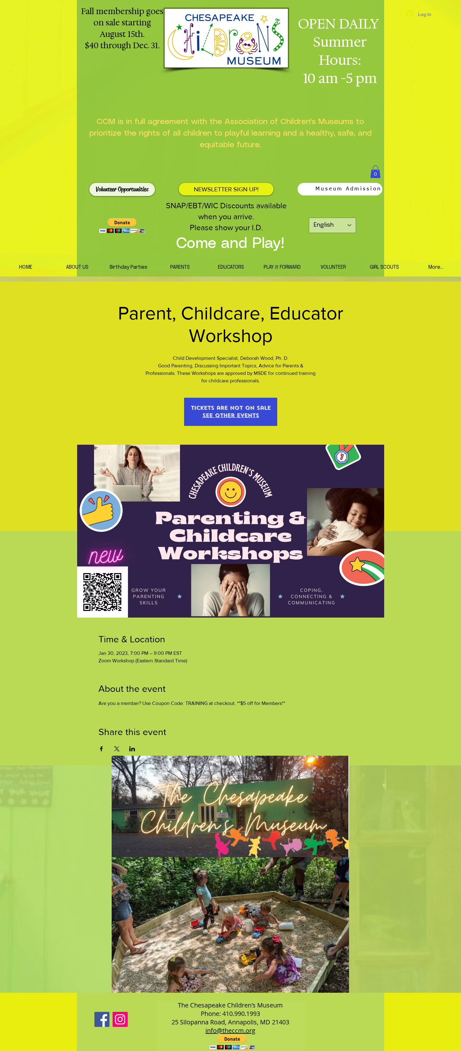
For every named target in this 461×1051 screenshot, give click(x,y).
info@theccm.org (230, 1030)
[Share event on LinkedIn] (132, 748)
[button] (375, 171)
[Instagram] (120, 1019)
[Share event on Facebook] (101, 748)
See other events (230, 415)
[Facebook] (101, 1019)
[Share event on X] (117, 748)
